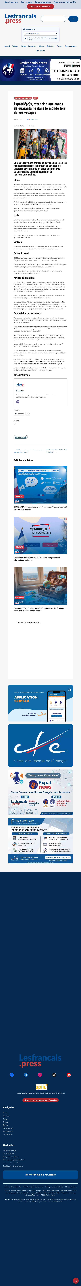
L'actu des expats (21, 437)
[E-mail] (17, 401)
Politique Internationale (23, 98)
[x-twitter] (54, 1075)
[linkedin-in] (26, 1075)
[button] (76, 1281)
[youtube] (69, 1075)
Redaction (34, 119)
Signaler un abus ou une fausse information (40, 1100)
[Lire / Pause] (25, 39)
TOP (35, 98)
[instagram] (40, 1075)
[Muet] (49, 39)
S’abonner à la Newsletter (40, 6)
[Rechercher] (73, 19)
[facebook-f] (12, 1075)
